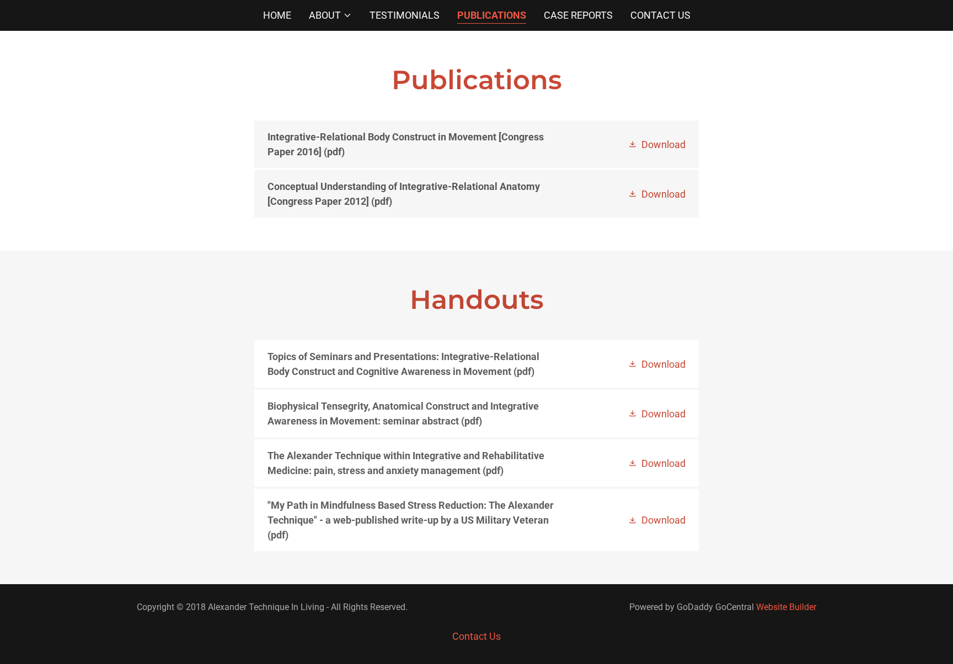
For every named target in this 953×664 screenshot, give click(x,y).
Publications (491, 15)
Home (277, 15)
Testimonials (405, 15)
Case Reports (578, 15)
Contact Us (660, 15)
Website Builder (786, 607)
